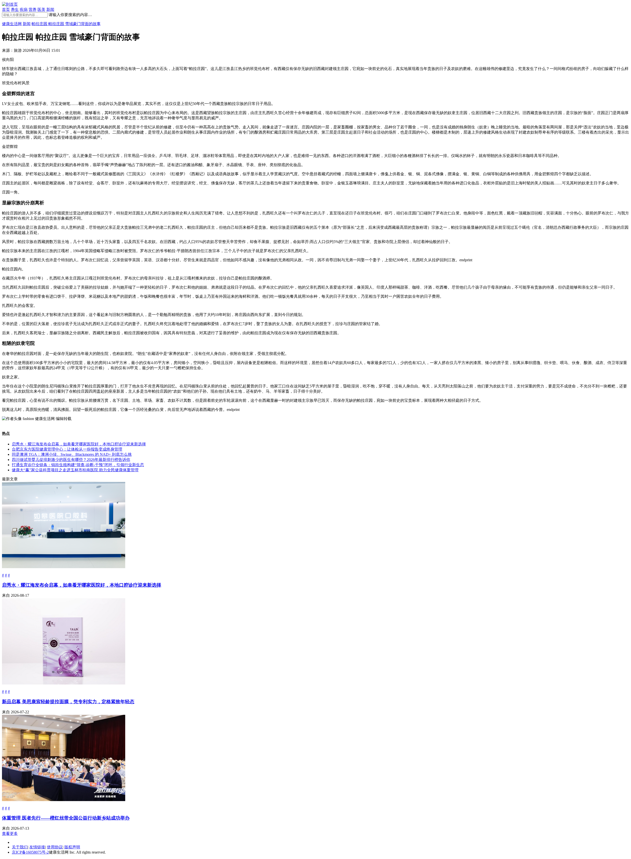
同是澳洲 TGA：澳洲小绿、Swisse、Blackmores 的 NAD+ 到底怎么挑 (72, 454)
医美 (41, 9)
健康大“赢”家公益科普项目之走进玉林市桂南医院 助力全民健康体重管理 (75, 470)
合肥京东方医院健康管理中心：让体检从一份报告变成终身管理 (67, 449)
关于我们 (20, 847)
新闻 (50, 9)
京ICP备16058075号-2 (30, 852)
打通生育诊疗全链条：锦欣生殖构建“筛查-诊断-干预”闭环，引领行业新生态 (78, 465)
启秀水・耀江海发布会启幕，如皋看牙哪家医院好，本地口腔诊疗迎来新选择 (79, 444)
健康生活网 (12, 24)
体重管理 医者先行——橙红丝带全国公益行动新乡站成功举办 (66, 818)
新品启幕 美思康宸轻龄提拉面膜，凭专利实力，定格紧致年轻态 (68, 701)
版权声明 (72, 847)
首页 (6, 9)
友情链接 (37, 847)
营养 (32, 9)
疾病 (24, 9)
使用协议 (55, 847)
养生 (15, 9)
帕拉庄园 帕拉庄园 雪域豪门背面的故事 (66, 24)
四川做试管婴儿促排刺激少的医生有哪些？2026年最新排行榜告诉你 (71, 459)
